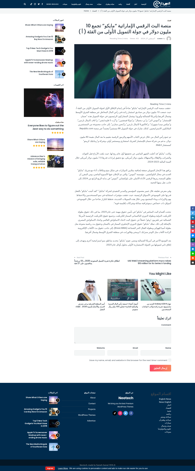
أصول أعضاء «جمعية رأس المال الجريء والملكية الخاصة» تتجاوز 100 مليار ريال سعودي (123, 307)
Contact (92, 403)
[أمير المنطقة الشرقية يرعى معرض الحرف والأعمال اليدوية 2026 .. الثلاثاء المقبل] (89, 290)
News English (52, 4)
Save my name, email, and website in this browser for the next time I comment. (128, 360)
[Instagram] (35, 4)
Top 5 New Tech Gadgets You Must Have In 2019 (39, 49)
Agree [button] (50, 468)
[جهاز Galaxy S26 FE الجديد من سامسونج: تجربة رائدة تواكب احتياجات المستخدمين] (156, 290)
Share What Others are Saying (39, 25)
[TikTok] (31, 4)
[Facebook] (42, 4)
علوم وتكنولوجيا (76, 4)
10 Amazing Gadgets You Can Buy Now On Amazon (39, 38)
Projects (92, 409)
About (93, 397)
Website (101, 348)
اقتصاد (128, 4)
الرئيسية (143, 4)
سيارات (99, 4)
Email (135, 348)
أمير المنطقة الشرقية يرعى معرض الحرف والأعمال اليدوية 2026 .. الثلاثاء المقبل (90, 307)
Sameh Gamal (102, 465)
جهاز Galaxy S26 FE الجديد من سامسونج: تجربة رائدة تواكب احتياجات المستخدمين (156, 307)
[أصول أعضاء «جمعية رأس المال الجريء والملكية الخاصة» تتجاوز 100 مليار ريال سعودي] (122, 290)
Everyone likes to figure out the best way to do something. (46, 127)
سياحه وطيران (110, 4)
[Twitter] (39, 4)
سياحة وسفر (166, 417)
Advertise (91, 421)
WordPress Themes (87, 415)
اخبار (135, 4)
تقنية (169, 411)
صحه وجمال (89, 4)
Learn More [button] (63, 468)
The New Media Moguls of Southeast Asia (41, 73)
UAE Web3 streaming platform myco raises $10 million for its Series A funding (149, 262)
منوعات (65, 4)
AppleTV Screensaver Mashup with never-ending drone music (38, 61)
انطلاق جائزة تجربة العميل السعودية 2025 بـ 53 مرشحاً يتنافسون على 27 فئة (97, 262)
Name (168, 348)
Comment (166, 325)
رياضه (120, 4)
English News (165, 399)
